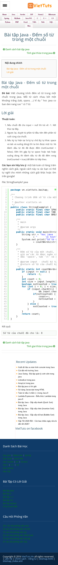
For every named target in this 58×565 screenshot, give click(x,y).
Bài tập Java (8, 490)
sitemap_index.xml (13, 561)
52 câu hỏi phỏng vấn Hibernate (18, 535)
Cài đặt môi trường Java (28, 370)
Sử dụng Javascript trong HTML (31, 390)
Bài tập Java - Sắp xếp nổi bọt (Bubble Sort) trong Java (36, 416)
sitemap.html (46, 558)
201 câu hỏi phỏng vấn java (16, 525)
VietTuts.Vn (28, 556)
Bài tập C (7, 493)
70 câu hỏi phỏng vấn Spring (16, 538)
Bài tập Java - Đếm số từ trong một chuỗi (26, 68)
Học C (6, 465)
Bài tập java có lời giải (27, 386)
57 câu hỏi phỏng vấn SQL (15, 541)
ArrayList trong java (26, 383)
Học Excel (7, 458)
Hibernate (18, 455)
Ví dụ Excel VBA (10, 506)
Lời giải (10, 72)
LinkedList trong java (26, 380)
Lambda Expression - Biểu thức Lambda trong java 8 (37, 397)
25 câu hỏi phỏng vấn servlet (16, 529)
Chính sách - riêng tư (26, 558)
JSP (17, 461)
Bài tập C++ (8, 497)
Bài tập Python (10, 503)
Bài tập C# (8, 500)
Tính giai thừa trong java (40, 53)
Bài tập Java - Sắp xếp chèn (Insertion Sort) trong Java (36, 410)
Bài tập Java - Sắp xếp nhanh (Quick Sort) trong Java (35, 403)
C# (17, 465)
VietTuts (39, 6)
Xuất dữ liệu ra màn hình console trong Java (36, 367)
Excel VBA (18, 458)
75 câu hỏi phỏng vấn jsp (15, 532)
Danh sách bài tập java (17, 49)
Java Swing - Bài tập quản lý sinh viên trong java (36, 375)
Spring (28, 455)
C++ (13, 465)
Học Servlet (8, 461)
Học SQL (7, 471)
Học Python (8, 468)
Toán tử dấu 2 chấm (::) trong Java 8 (33, 393)
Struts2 (24, 461)
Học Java (7, 455)
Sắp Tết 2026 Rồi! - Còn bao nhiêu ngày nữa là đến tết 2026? (37, 422)
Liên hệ (9, 558)
